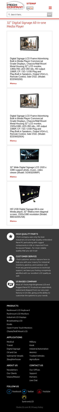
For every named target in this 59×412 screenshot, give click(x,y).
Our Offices (34, 370)
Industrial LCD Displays (16, 317)
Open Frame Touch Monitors (19, 328)
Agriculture (34, 359)
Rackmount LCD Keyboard (18, 310)
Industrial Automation (38, 349)
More (12, 83)
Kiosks (9, 324)
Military (32, 342)
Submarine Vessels (15, 356)
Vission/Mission (13, 377)
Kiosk (31, 345)
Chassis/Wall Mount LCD (17, 331)
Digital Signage (13, 349)
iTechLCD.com (22, 407)
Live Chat (33, 380)
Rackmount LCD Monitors (18, 314)
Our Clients (12, 373)
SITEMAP (31, 3)
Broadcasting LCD (14, 321)
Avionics (32, 352)
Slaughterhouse (14, 359)
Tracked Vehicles (36, 356)
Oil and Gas (12, 352)
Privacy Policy (37, 407)
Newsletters (12, 370)
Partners (33, 377)
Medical (10, 342)
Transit (10, 345)
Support (33, 373)
